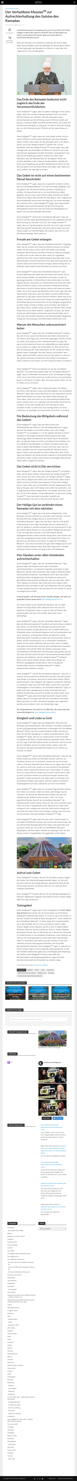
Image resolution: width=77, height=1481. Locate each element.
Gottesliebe (50, 970)
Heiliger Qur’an (42, 973)
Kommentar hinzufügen (9, 41)
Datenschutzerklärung (65, 1478)
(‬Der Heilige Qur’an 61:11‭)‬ (52, 599)
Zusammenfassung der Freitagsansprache (30, 976)
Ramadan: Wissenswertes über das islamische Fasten (51, 1127)
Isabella (43, 1183)
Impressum (52, 1478)
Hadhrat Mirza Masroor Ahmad (26, 973)
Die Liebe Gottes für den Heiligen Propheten (61, 995)
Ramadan (51, 973)
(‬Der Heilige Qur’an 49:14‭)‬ (45, 712)
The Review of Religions (41, 965)
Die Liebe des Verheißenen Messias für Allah (38, 995)
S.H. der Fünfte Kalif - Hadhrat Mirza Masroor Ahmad (15, 991)
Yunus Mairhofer (46, 1125)
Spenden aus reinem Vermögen (15, 995)
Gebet (43, 970)
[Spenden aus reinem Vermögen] (52, 1038)
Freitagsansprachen (11, 8)
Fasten (37, 970)
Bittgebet (30, 970)
